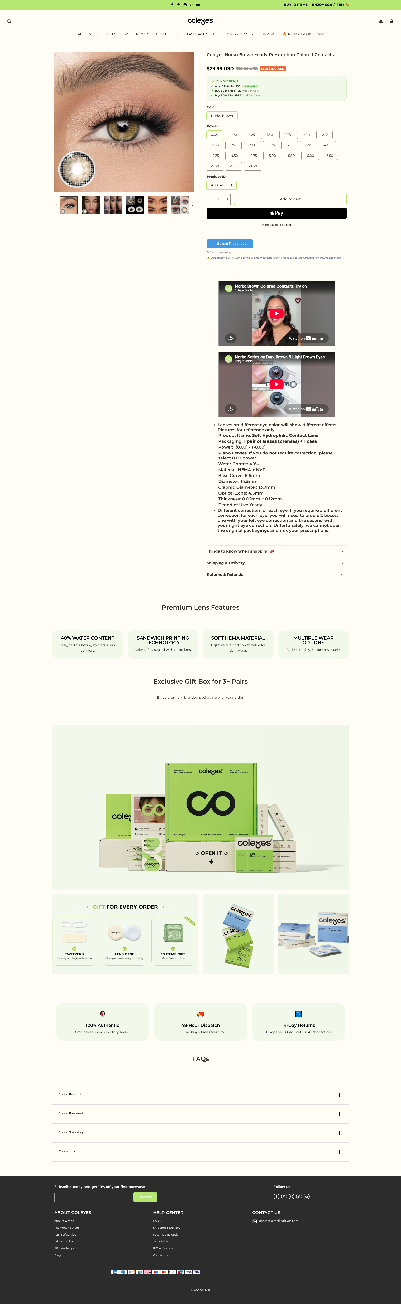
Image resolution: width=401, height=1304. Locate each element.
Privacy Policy (63, 1241)
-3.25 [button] (271, 145)
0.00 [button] (214, 135)
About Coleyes (64, 1220)
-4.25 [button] (215, 156)
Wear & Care (161, 1241)
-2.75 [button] (233, 145)
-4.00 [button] (327, 145)
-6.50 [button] (329, 156)
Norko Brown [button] (222, 116)
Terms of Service (65, 1234)
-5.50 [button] (291, 156)
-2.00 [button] (306, 135)
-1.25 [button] (251, 135)
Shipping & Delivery (166, 1227)
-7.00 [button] (215, 166)
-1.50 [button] (269, 135)
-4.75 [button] (253, 156)
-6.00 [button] (310, 156)
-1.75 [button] (287, 135)
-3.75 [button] (308, 145)
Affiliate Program (65, 1248)
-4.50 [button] (234, 156)
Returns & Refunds (165, 1234)
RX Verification (163, 1248)
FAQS (157, 1220)
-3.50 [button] (290, 145)
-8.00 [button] (253, 166)
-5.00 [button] (272, 156)
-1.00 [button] (233, 135)
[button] (9, 21)
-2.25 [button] (324, 135)
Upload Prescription (233, 243)
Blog (57, 1255)
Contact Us (160, 1255)
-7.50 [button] (234, 166)
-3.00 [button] (252, 145)
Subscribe (145, 1197)
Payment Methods (66, 1227)
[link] (167, 34)
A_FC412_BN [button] (221, 185)
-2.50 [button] (215, 145)
